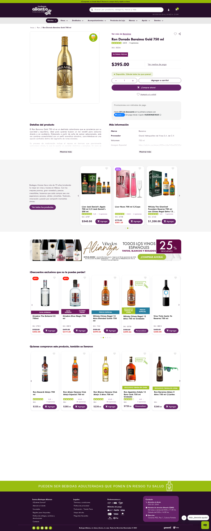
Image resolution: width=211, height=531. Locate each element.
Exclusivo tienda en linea (128, 310)
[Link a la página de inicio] (32, 27)
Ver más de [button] (121, 34)
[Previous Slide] (78, 196)
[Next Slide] (179, 196)
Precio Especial (105, 312)
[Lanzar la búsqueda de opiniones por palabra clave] (75, 466)
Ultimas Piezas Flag (120, 54)
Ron (38, 28)
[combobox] (126, 9)
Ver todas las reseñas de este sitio (54, 436)
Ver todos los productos (42, 207)
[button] (157, 64)
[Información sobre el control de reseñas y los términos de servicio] (65, 432)
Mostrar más (66, 152)
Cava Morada (45, 312)
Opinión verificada (173, 420)
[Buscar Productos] (92, 9)
